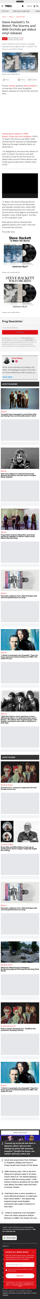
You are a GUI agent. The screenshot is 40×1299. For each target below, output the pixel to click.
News (5, 39)
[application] (20, 183)
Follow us (23, 80)
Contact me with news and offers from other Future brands (20, 1270)
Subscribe (29, 6)
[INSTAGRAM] (17, 361)
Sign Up (20, 1276)
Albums (11, 17)
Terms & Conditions (18, 1285)
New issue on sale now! (21, 11)
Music (4, 17)
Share (7, 80)
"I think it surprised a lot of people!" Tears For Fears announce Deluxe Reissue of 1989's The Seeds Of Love (20, 1215)
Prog (21, 38)
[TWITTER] (13, 361)
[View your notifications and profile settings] (23, 6)
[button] (2, 6)
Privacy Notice (29, 340)
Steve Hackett (20, 17)
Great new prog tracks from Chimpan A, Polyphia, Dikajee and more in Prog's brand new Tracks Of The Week (21, 1162)
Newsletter (34, 80)
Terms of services (26, 338)
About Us (5, 1246)
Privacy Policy (27, 1283)
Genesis (12, 85)
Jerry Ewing (14, 38)
